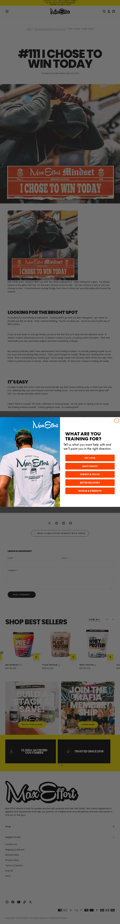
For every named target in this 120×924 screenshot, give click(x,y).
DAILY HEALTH (90, 466)
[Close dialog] (116, 420)
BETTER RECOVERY (90, 482)
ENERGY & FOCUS (90, 474)
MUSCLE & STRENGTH (90, 490)
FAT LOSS (90, 458)
